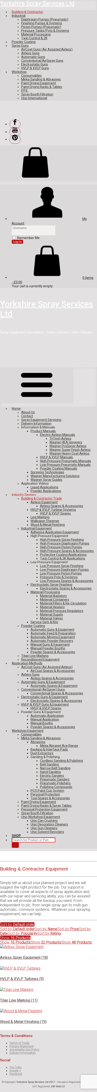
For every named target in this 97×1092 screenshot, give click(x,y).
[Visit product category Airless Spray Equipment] (22, 946)
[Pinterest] (14, 139)
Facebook (15, 1074)
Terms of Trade (19, 1043)
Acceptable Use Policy (24, 1049)
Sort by (17, 929)
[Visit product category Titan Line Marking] (16, 989)
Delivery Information (22, 1053)
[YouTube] (14, 132)
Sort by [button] (17, 924)
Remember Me (28, 238)
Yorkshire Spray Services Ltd (37, 3)
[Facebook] (14, 124)
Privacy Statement (21, 1046)
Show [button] (15, 938)
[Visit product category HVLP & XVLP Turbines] (20, 968)
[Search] (15, 845)
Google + (15, 1070)
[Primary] (36, 385)
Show (15, 942)
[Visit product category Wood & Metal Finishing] (21, 1011)
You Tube (15, 1067)
